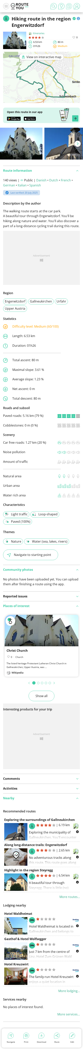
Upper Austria (15, 308)
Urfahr (61, 301)
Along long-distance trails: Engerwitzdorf (35, 845)
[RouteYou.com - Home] (20, 6)
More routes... (69, 897)
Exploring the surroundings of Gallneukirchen (39, 820)
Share (56, 1042)
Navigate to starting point (32, 555)
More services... (68, 1014)
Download (41, 1042)
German (9, 185)
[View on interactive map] (41, 100)
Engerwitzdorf (15, 301)
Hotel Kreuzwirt (16, 964)
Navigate (11, 1042)
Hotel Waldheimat (18, 914)
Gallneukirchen (41, 301)
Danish (41, 180)
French (66, 180)
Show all (41, 696)
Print (26, 1042)
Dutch (53, 180)
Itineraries (38, 33)
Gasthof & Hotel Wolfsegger (25, 939)
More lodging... (69, 991)
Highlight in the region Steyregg (28, 870)
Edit (72, 1042)
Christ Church (17, 650)
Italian (22, 185)
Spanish (35, 185)
